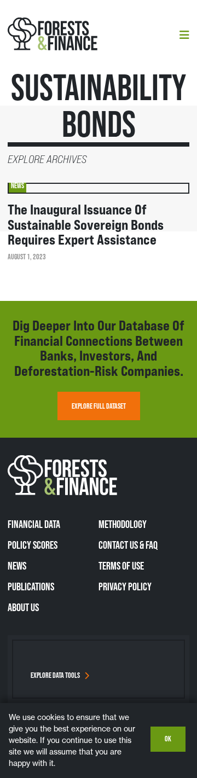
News (17, 566)
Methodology (123, 524)
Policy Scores (32, 545)
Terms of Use (121, 566)
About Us (23, 607)
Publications (31, 586)
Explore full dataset (99, 406)
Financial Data (34, 524)
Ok (168, 738)
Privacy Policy (125, 586)
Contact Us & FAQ (128, 545)
